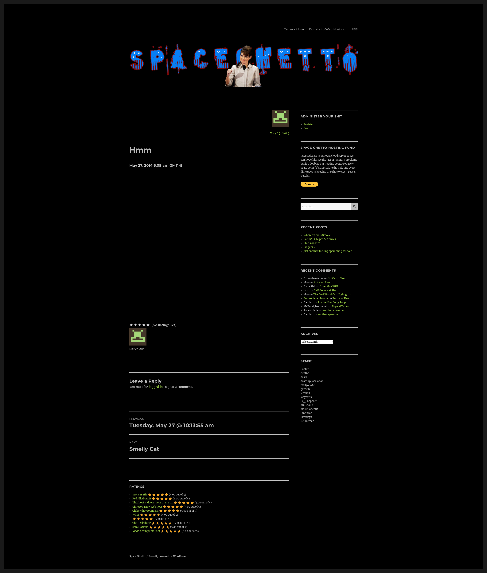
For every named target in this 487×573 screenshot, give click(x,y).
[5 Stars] (148, 325)
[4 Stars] (144, 325)
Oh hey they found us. (145, 510)
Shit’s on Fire (312, 243)
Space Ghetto (137, 556)
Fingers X (309, 247)
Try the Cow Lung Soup (332, 302)
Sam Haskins (140, 527)
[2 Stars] (135, 325)
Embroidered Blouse (316, 298)
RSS (355, 29)
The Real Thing (141, 523)
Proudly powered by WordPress (167, 556)
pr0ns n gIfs (139, 494)
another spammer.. (334, 310)
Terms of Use (294, 29)
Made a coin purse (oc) (146, 531)
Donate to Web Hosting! (327, 29)
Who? (135, 514)
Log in (307, 128)
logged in (156, 387)
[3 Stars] (140, 325)
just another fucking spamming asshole (328, 251)
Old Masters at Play (325, 290)
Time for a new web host (147, 506)
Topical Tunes (340, 306)
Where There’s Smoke (317, 235)
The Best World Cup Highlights (332, 294)
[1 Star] (131, 325)
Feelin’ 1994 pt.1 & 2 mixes (320, 239)
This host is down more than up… (152, 502)
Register (309, 124)
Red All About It (141, 498)
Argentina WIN (329, 286)
